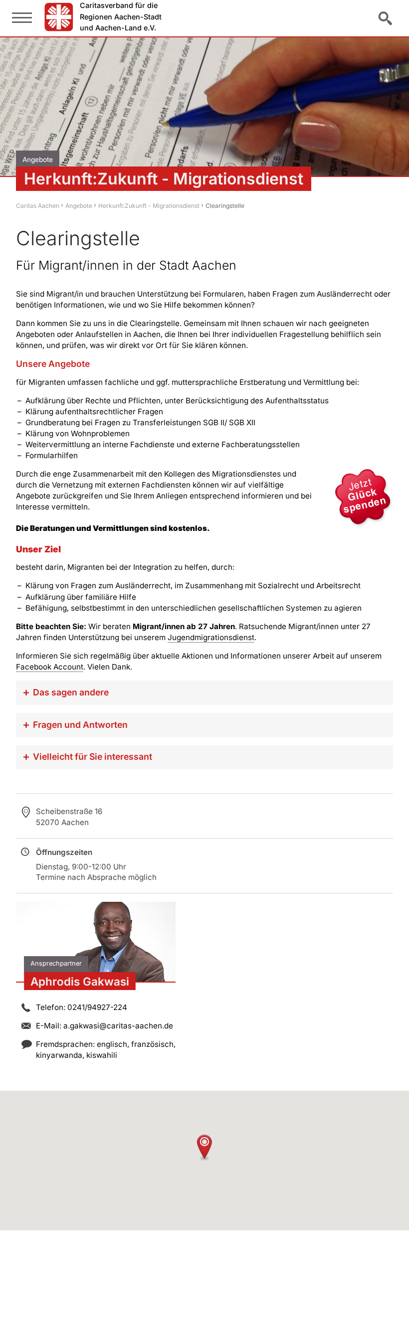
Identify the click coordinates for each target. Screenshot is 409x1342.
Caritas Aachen (37, 205)
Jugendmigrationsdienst (211, 637)
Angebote (78, 205)
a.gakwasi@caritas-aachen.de (118, 1025)
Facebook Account (49, 666)
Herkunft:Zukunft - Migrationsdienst (149, 205)
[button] (204, 1147)
